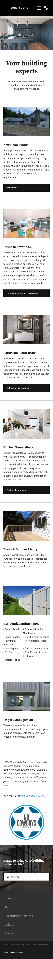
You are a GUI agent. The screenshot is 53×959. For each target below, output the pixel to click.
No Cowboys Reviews (33, 795)
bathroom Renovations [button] (18, 388)
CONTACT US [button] (13, 876)
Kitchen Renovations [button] (16, 490)
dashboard (20, 944)
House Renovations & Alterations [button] (22, 293)
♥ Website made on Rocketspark (36, 944)
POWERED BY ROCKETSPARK (13, 952)
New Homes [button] (12, 187)
